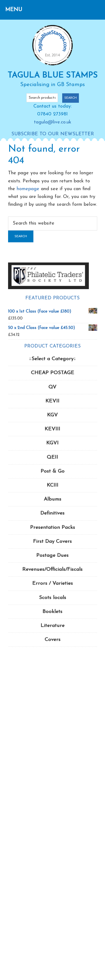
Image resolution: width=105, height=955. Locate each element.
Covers (53, 639)
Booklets (52, 611)
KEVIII (52, 429)
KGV (52, 415)
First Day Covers (52, 541)
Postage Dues (52, 555)
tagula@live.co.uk (52, 122)
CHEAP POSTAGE (52, 372)
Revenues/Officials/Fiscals (52, 569)
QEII (52, 457)
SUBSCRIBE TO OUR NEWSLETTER (52, 134)
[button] (14, 10)
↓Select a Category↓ (52, 358)
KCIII (52, 485)
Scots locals (52, 597)
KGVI (52, 443)
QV (52, 387)
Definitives (52, 513)
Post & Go (53, 471)
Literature (53, 625)
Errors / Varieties (52, 583)
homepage (28, 189)
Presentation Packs (52, 527)
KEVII (53, 401)
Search (70, 98)
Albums (52, 499)
